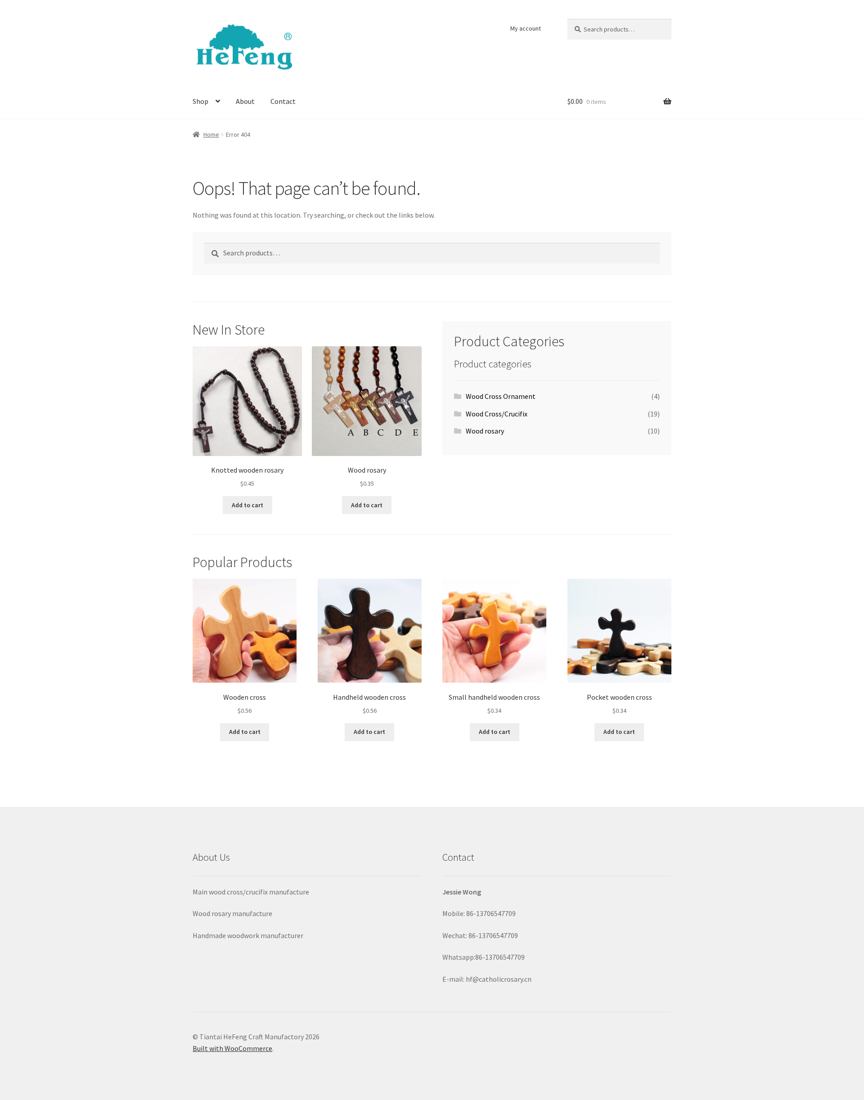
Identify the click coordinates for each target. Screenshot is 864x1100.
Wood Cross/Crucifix (496, 413)
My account (525, 28)
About (245, 101)
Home (211, 134)
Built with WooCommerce (232, 1048)
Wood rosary (485, 430)
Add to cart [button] (247, 505)
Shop (200, 101)
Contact (283, 101)
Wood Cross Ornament (501, 396)
